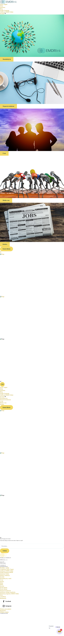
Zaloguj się (11, 634)
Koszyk (2, 586)
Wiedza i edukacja (5, 575)
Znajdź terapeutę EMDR (6, 572)
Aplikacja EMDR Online (6, 571)
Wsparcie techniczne (5, 590)
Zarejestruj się (6, 634)
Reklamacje (3, 598)
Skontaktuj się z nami (5, 578)
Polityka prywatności (5, 609)
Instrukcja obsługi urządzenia (7, 592)
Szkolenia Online (4, 574)
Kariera (2, 581)
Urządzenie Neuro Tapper (7, 569)
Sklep (1, 584)
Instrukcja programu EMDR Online (9, 593)
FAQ (1, 595)
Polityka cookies (4, 612)
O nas (1, 580)
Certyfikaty (3, 596)
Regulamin (3, 610)
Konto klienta (3, 589)
